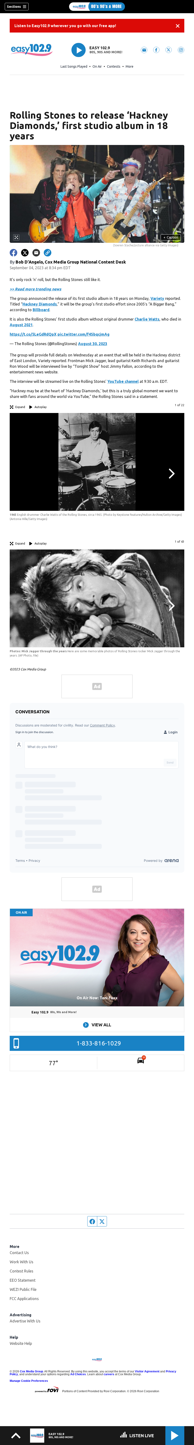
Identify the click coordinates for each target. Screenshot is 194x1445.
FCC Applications (24, 1298)
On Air (97, 66)
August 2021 (21, 325)
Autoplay (41, 407)
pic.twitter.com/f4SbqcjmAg (83, 334)
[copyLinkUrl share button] (47, 252)
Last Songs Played (74, 66)
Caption (170, 237)
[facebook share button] (13, 252)
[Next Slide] (171, 473)
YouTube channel (123, 381)
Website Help (21, 1343)
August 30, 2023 (92, 344)
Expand (20, 407)
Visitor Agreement (147, 1371)
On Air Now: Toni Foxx (97, 998)
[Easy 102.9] (97, 6)
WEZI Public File (23, 1289)
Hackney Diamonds (39, 304)
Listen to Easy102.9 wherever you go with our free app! (65, 26)
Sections (14, 6)
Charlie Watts (147, 319)
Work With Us (21, 1262)
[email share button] (36, 252)
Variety (157, 298)
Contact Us (19, 1253)
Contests (113, 66)
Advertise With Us (25, 1321)
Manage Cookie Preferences (29, 1381)
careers (109, 1374)
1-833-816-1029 (98, 1043)
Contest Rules (21, 1271)
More (129, 66)
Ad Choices (78, 1374)
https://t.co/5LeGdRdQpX (33, 334)
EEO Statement (22, 1280)
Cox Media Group (31, 1371)
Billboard (41, 310)
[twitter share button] (25, 252)
